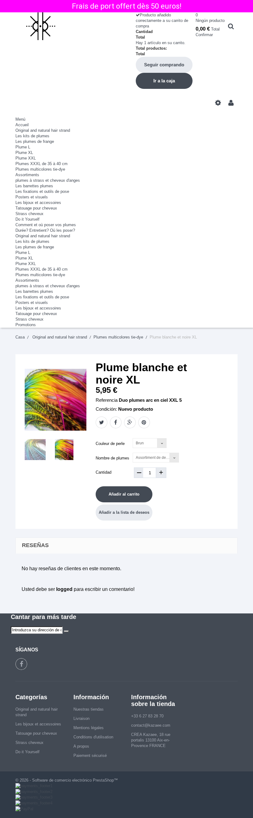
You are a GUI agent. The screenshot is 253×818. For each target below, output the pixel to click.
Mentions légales (88, 727)
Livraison (81, 718)
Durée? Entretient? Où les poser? (45, 230)
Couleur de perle (111, 443)
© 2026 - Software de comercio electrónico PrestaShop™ (66, 780)
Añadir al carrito (124, 494)
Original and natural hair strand (42, 130)
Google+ (130, 422)
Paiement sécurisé (90, 755)
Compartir (116, 422)
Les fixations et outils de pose (42, 191)
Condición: (106, 409)
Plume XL (24, 152)
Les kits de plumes (32, 136)
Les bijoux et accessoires (38, 202)
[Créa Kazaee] (68, 26)
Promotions (25, 324)
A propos (81, 746)
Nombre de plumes (113, 458)
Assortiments (27, 174)
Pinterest (144, 422)
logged (64, 589)
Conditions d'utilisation (93, 737)
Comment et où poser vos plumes (45, 224)
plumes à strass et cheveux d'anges (47, 180)
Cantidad (103, 472)
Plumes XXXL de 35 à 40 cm (41, 163)
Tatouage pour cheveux (36, 208)
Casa (20, 337)
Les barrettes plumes (34, 186)
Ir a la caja (164, 80)
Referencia (107, 400)
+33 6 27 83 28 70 (147, 716)
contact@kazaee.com (150, 725)
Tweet (101, 422)
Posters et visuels (31, 197)
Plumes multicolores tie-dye (40, 169)
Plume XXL (25, 158)
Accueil (22, 124)
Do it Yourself (27, 219)
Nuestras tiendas (88, 709)
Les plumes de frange (34, 141)
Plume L (22, 147)
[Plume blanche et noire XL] (38, 449)
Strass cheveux (29, 213)
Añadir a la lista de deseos (124, 512)
